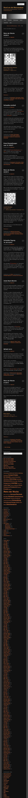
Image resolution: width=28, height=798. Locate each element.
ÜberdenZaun (6, 532)
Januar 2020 (6, 648)
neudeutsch (16, 485)
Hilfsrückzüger (15, 481)
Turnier (22, 97)
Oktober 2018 (6, 669)
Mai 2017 (5, 692)
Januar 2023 (6, 599)
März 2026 (6, 547)
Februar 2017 (6, 696)
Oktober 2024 (6, 570)
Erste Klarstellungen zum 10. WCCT (10, 144)
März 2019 (6, 662)
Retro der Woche (21, 98)
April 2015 (6, 726)
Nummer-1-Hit (21, 111)
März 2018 (6, 678)
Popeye (5, 795)
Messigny (12, 98)
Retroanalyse (15, 20)
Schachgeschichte (10, 233)
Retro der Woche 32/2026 (9, 466)
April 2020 (6, 644)
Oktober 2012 (6, 767)
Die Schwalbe (13, 135)
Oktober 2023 (6, 587)
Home (5, 20)
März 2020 (6, 645)
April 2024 (6, 578)
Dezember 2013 (7, 748)
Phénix (5, 794)
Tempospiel (7, 498)
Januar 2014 (6, 747)
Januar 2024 (6, 582)
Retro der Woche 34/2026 (9, 460)
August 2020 (6, 638)
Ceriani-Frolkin (19, 440)
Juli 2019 (5, 656)
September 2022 (7, 604)
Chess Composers (7, 773)
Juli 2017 (5, 689)
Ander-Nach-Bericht (10, 281)
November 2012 (7, 766)
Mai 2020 (5, 643)
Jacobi (5, 784)
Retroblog (9, 20)
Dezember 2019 (7, 649)
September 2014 (7, 736)
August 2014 (6, 737)
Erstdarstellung (6, 441)
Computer (6, 511)
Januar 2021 (6, 632)
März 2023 (6, 596)
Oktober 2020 (6, 636)
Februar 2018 (6, 680)
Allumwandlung (13, 440)
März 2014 (6, 744)
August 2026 (6, 540)
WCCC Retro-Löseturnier (8, 462)
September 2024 (7, 571)
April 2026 (6, 545)
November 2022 (7, 602)
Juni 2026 (5, 543)
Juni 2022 (5, 608)
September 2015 (7, 719)
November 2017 (7, 684)
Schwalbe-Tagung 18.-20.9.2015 (9, 241)
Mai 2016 (5, 708)
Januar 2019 (6, 664)
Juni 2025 (5, 559)
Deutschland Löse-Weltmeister (10, 461)
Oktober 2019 (6, 652)
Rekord (10, 489)
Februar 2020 (6, 647)
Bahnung (21, 473)
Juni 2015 (5, 723)
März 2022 (6, 612)
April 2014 (6, 742)
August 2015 (6, 721)
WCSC (5, 504)
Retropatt (13, 494)
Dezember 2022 (7, 600)
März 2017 (6, 695)
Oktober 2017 (6, 685)
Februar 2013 (6, 762)
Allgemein (12, 341)
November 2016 (7, 700)
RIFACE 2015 (8, 349)
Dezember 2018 (7, 666)
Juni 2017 (5, 690)
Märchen (15, 368)
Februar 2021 (6, 630)
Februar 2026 (6, 548)
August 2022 (6, 606)
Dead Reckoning (7, 776)
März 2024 (6, 580)
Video (5, 534)
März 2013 (6, 760)
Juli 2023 (5, 591)
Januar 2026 (6, 550)
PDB (4, 792)
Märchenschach (13, 372)
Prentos (19, 487)
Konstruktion (6, 515)
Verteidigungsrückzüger (10, 502)
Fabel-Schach (6, 780)
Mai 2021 (5, 626)
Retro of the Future (7, 494)
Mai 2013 (5, 757)
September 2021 (7, 621)
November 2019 (7, 651)
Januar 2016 (6, 714)
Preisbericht (11, 136)
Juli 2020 (5, 640)
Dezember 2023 (7, 584)
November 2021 (7, 618)
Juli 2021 (5, 623)
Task (4, 498)
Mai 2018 (5, 675)
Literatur (12, 134)
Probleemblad (6, 796)
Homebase (16, 441)
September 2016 (7, 703)
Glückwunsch (6, 513)
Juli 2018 (5, 673)
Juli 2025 (5, 558)
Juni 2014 (5, 740)
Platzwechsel (7, 487)
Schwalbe (10, 115)
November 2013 (7, 749)
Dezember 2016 (7, 699)
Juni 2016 (5, 707)
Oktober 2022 (6, 603)
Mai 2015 (5, 725)
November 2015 (7, 716)
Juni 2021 (5, 625)
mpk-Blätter (6, 788)
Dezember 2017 (7, 682)
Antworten (11, 99)
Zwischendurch (11, 504)
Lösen (5, 517)
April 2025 (6, 562)
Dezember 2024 (7, 567)
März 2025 (6, 563)
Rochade (5, 233)
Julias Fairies (6, 786)
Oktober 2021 (6, 619)
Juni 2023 (5, 592)
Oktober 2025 (6, 554)
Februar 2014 (6, 745)
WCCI (21, 502)
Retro (20, 368)
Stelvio (21, 20)
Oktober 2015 (6, 718)
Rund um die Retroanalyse (13, 7)
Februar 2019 (6, 663)
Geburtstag (12, 479)
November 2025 (7, 552)
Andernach (13, 342)
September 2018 (7, 670)
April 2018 (6, 677)
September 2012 (7, 768)
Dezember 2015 (7, 715)
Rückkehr (11, 496)
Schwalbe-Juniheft (10, 105)
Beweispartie (12, 97)
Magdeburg (6, 465)
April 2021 (6, 628)
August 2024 (6, 573)
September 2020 (7, 637)
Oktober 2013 (6, 751)
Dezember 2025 (7, 551)
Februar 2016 (6, 712)
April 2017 (6, 693)
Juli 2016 (5, 705)
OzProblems (6, 791)
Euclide (5, 779)
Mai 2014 (5, 741)
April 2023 (6, 595)
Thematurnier (17, 498)
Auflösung (12, 231)
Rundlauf (6, 496)
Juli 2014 (5, 738)
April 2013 (6, 759)
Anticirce (17, 473)
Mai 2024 (5, 577)
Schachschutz (19, 496)
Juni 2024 (5, 576)
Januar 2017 (6, 697)
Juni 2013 (5, 756)
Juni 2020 (5, 641)
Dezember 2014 (7, 732)
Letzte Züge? (7, 485)
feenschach (18, 326)
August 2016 (6, 704)
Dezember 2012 (7, 764)
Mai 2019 (5, 659)
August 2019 (6, 655)
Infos (10, 22)
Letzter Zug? (20, 483)
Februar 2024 (6, 581)
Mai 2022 (5, 610)
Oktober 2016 (6, 701)
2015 (19, 25)
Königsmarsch (7, 483)
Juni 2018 (5, 674)
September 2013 (7, 752)
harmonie (5, 783)
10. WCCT (12, 163)
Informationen (13, 263)
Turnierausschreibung (8, 500)
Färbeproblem (8, 527)
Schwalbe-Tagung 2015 (8, 275)
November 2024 (7, 569)
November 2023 (7, 585)
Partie (5, 522)
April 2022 (6, 611)
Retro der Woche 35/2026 (9, 458)
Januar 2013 (6, 763)
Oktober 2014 (6, 734)
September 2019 (7, 654)
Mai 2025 (5, 560)
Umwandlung (6, 99)
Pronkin (16, 98)
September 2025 (7, 555)
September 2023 (7, 588)
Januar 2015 (6, 730)
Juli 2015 (5, 722)
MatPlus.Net (6, 787)
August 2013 (6, 753)
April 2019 (6, 660)
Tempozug (13, 498)
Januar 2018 (6, 681)
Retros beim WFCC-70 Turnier (9, 468)
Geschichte (6, 22)
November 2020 (7, 634)
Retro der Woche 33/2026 (9, 464)
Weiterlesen (6, 95)
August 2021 (6, 622)
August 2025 (6, 556)
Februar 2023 (6, 597)
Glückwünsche (8, 481)
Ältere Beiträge (7, 447)
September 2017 (7, 686)
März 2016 (6, 711)
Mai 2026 (5, 544)
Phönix (20, 485)
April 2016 (6, 710)
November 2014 (7, 733)
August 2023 (6, 589)
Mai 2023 (5, 593)
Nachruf (12, 485)
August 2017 (6, 688)
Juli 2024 (5, 574)
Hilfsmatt (11, 368)
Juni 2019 (5, 658)
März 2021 (6, 629)
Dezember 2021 (7, 617)
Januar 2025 (6, 566)
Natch (5, 790)
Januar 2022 (6, 615)
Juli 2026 (5, 541)
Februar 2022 (6, 614)
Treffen (11, 274)
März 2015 (6, 727)
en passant (13, 232)
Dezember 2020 (7, 633)
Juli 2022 (5, 607)
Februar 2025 (6, 565)
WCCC (18, 502)
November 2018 (7, 667)
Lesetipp (14, 483)
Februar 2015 (6, 729)
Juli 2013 (5, 755)
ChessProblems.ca (7, 775)
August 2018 (6, 671)
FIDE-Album (6, 479)
